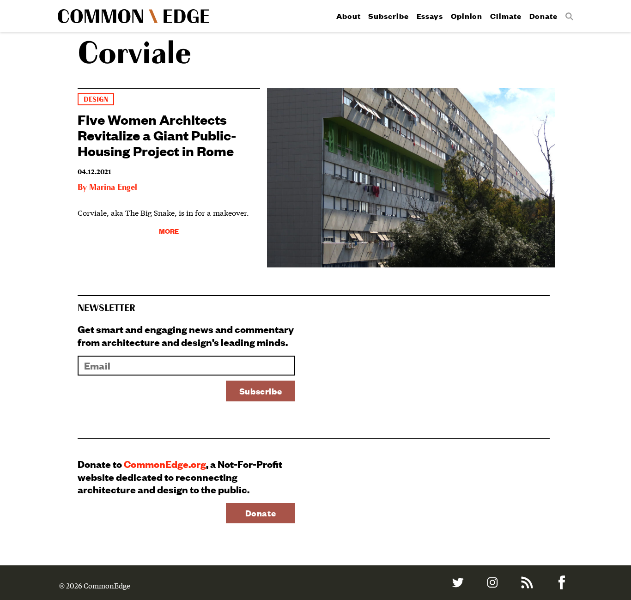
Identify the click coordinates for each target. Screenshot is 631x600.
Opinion (466, 16)
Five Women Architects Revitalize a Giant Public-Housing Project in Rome (157, 134)
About (348, 16)
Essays (430, 16)
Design (96, 99)
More (169, 231)
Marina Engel (113, 187)
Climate (505, 16)
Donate (543, 16)
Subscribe (388, 16)
